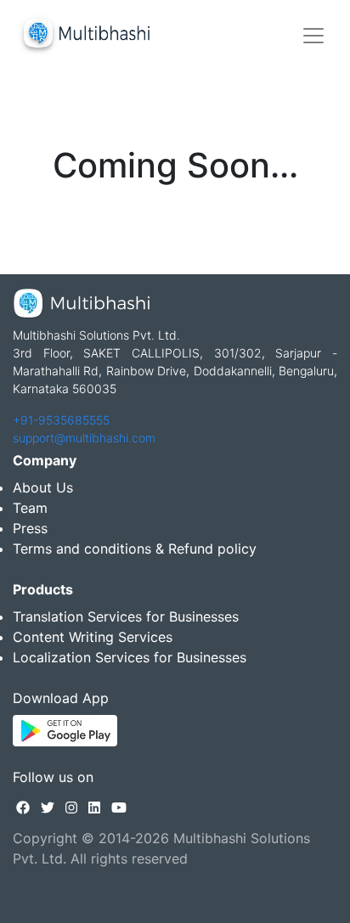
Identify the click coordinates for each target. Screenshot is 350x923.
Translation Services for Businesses (126, 616)
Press (30, 528)
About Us (43, 487)
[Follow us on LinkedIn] (94, 807)
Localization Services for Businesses (129, 657)
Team (30, 507)
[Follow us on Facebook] (23, 807)
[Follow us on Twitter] (47, 807)
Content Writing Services (92, 636)
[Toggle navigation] (313, 36)
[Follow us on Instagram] (71, 807)
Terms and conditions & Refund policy (135, 548)
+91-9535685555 (61, 420)
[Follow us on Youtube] (119, 807)
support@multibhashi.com (84, 438)
